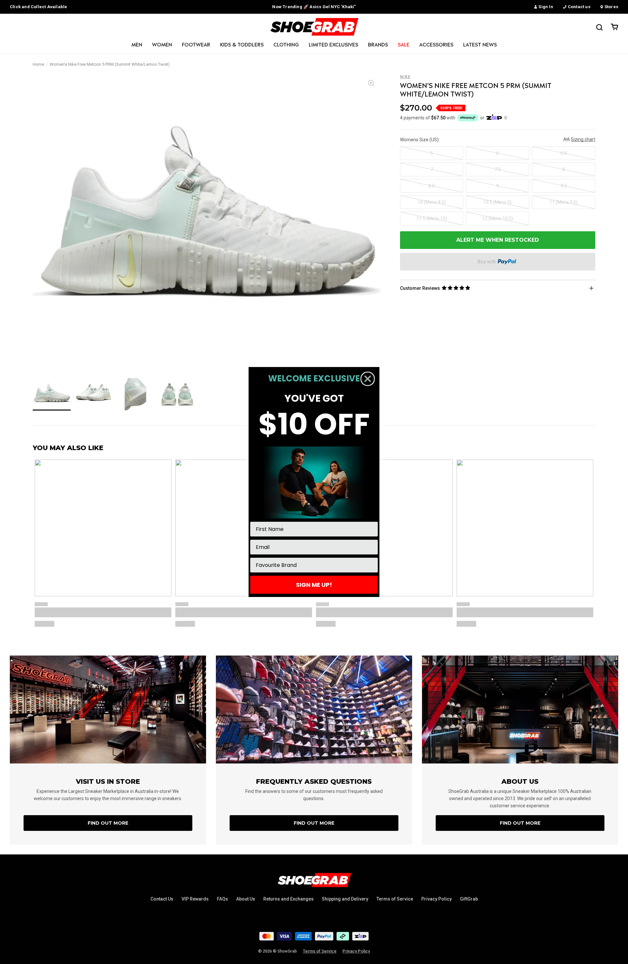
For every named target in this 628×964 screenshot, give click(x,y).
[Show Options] (371, 565)
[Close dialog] (367, 378)
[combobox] (312, 565)
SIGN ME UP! (314, 585)
